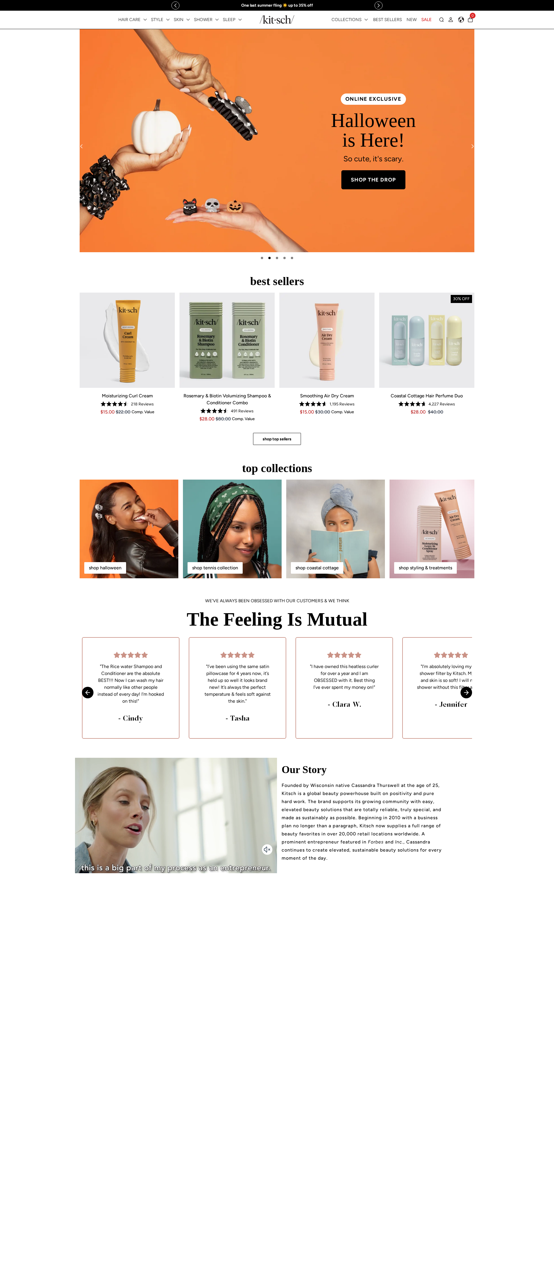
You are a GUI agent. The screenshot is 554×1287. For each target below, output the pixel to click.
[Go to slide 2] (269, 258)
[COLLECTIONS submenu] (366, 20)
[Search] (441, 19)
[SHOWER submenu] (217, 20)
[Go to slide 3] (277, 258)
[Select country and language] (461, 20)
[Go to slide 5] (292, 258)
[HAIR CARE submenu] (145, 20)
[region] (277, 5)
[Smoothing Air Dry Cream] (327, 340)
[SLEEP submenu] (240, 20)
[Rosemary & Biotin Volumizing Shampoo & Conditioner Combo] (227, 340)
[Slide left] (175, 5)
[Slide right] (379, 5)
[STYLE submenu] (167, 20)
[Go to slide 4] (284, 258)
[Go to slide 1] (262, 258)
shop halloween (105, 567)
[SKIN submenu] (188, 20)
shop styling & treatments (425, 567)
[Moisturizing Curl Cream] (127, 340)
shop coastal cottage (317, 567)
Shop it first (376, 185)
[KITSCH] (277, 19)
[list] (277, 140)
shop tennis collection (215, 567)
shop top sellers (277, 439)
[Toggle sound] (267, 849)
